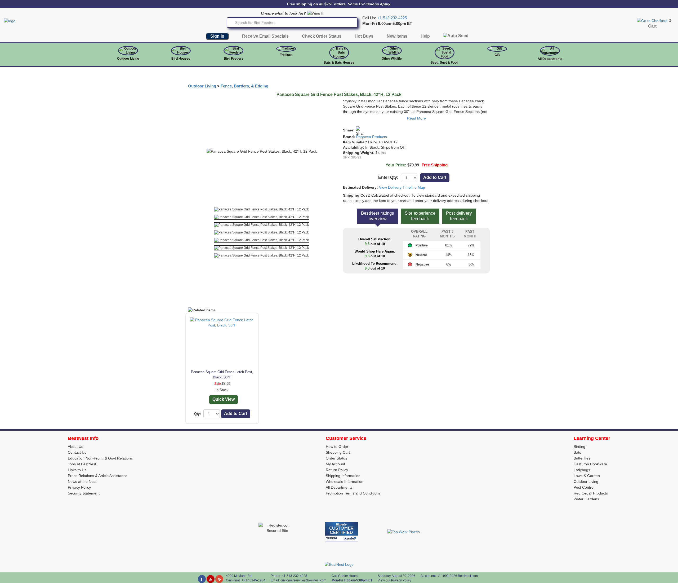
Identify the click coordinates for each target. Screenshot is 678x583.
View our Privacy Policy (394, 580)
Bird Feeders (233, 58)
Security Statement (84, 493)
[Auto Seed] (455, 37)
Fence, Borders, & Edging (244, 86)
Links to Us (77, 470)
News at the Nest (82, 481)
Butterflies (582, 458)
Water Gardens (586, 499)
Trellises (286, 55)
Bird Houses (180, 58)
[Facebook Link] (202, 579)
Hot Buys (364, 36)
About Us (75, 446)
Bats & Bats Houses (339, 62)
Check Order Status (321, 36)
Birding (579, 446)
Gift (497, 55)
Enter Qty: (388, 177)
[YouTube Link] (211, 579)
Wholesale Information (344, 481)
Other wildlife (392, 58)
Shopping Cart (338, 452)
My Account (335, 464)
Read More (416, 118)
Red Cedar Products (591, 493)
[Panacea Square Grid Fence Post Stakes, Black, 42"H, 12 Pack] (261, 209)
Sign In (217, 36)
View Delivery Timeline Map (402, 187)
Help (425, 36)
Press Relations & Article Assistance (97, 476)
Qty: (197, 414)
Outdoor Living (128, 58)
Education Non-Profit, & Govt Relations (100, 458)
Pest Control (584, 487)
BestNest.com (468, 576)
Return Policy (337, 470)
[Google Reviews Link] (219, 579)
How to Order (337, 446)
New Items (397, 36)
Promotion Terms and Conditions (353, 493)
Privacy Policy (79, 487)
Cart (652, 26)
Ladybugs (582, 470)
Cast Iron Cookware (590, 464)
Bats (577, 452)
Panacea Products (371, 137)
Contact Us (77, 452)
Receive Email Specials (265, 36)
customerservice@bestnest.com (303, 580)
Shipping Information (343, 476)
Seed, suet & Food (444, 62)
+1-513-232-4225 (392, 18)
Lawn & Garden (587, 476)
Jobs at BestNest (82, 464)
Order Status (336, 458)
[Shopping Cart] (652, 20)
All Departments (550, 59)
